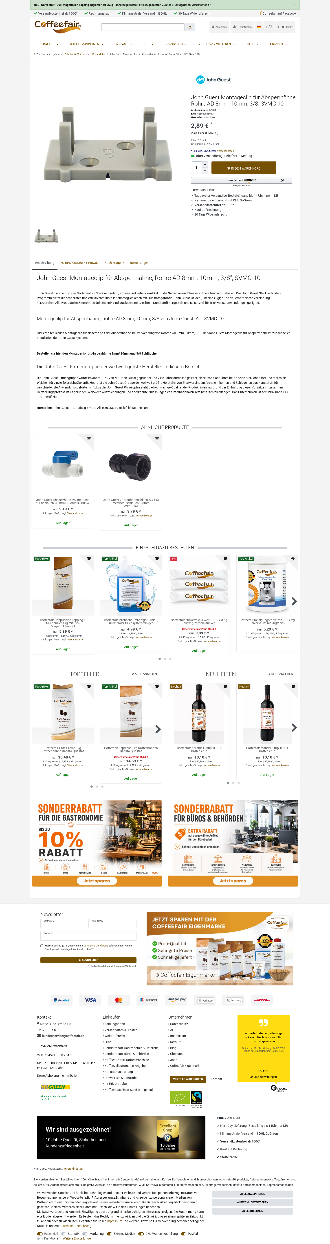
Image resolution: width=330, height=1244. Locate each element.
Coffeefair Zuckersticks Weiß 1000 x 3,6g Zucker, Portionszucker (199, 621)
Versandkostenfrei (233, 1141)
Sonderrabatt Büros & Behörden (126, 1054)
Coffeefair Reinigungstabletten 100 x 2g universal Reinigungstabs (267, 621)
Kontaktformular (54, 1045)
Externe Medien (124, 1233)
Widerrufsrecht (114, 1036)
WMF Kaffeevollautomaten (156, 1185)
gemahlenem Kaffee (158, 1179)
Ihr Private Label (115, 1083)
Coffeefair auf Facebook (279, 13)
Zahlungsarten (114, 1024)
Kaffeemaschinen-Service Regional (128, 1090)
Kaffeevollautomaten (124, 1185)
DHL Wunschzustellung (161, 1233)
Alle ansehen (145, 674)
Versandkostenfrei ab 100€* (57, 13)
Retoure (175, 1042)
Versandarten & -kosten (120, 1030)
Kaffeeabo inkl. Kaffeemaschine (126, 1060)
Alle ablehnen (252, 1211)
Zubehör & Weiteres (215, 44)
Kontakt (216, 1079)
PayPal (193, 1233)
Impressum (177, 1036)
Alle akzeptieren (252, 1193)
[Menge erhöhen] (205, 164)
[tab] (44, 263)
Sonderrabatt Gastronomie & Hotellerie (131, 1048)
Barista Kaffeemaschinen (249, 1185)
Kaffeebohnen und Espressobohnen (195, 1179)
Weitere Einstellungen (77, 1238)
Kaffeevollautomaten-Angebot (125, 1066)
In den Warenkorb (245, 168)
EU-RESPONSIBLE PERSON (79, 263)
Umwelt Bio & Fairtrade (120, 1078)
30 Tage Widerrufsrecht (194, 13)
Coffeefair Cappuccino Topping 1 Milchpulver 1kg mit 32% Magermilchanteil (63, 623)
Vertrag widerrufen (188, 1079)
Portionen (174, 44)
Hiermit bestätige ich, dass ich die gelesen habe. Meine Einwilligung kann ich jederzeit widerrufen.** (88, 947)
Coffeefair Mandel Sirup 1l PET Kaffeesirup (267, 749)
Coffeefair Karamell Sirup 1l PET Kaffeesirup (199, 749)
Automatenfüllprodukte (233, 1179)
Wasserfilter (98, 54)
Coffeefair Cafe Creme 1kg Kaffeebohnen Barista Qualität (63, 749)
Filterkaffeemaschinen (188, 1185)
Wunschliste (205, 190)
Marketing (97, 1233)
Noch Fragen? (114, 263)
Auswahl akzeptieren (252, 1202)
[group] (63, 585)
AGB (172, 1030)
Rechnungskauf (100, 13)
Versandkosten (225, 151)
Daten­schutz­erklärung (75, 1226)
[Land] (258, 27)
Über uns (176, 1054)
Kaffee (49, 44)
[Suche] (190, 27)
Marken (277, 44)
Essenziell (51, 1233)
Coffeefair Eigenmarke (185, 1066)
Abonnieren (89, 960)
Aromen (285, 1179)
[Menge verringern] (205, 171)
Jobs (173, 1060)
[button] (241, 182)
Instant (122, 44)
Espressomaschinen (280, 1185)
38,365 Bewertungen (263, 1077)
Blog (172, 1048)
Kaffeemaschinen (85, 44)
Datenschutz (178, 1024)
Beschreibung (44, 263)
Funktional (51, 1238)
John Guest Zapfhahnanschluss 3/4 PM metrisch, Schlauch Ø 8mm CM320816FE (131, 503)
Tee (147, 44)
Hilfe (107, 1042)
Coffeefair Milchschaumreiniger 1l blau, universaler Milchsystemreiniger (131, 621)
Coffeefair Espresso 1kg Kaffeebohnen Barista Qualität (131, 749)
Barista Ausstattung (118, 1072)
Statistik (73, 1233)
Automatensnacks (261, 1179)
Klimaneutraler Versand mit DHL (144, 13)
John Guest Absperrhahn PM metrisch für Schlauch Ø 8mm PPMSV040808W (62, 501)
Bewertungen (139, 263)
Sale (251, 44)
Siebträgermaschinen (218, 1185)
